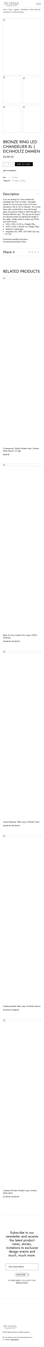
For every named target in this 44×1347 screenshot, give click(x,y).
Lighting (22, 181)
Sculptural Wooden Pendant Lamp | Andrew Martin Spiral (20, 1191)
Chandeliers (16, 181)
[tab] (22, 194)
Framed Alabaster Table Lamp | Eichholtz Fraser (21, 822)
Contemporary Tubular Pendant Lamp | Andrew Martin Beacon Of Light (21, 449)
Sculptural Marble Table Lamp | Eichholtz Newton (22, 1006)
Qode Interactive (12, 1332)
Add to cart (23, 164)
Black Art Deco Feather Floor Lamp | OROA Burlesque (20, 636)
